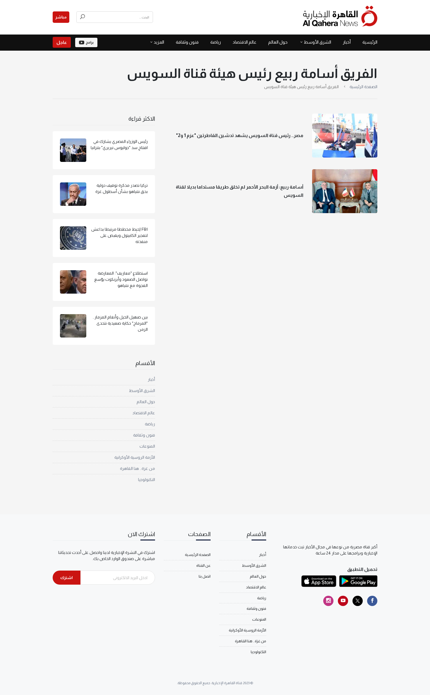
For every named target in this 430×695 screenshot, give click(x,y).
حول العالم (278, 42)
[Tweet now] (357, 601)
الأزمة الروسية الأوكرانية (134, 457)
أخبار (347, 42)
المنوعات (147, 446)
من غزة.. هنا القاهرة (137, 468)
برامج (90, 42)
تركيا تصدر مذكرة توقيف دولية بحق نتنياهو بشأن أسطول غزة (121, 188)
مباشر (61, 17)
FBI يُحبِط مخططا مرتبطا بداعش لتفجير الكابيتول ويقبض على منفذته (119, 235)
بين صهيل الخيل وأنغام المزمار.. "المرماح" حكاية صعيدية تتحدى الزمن (120, 323)
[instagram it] (328, 601)
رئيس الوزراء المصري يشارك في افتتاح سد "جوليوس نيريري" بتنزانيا (119, 144)
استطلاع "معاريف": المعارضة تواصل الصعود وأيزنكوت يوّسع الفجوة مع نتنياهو (121, 279)
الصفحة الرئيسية (363, 86)
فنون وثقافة (187, 42)
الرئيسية (369, 42)
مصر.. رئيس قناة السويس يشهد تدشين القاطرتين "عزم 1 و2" (239, 135)
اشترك (66, 577)
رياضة (215, 42)
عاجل (61, 42)
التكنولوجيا (146, 479)
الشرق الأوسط (317, 42)
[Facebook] (372, 601)
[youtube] (343, 601)
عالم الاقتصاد (245, 42)
